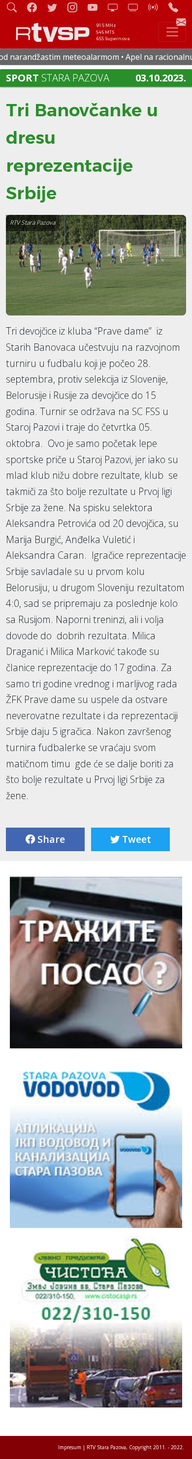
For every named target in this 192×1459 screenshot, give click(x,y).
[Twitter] (56, 7)
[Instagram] (76, 7)
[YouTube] (96, 7)
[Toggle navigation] (172, 32)
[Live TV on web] (137, 7)
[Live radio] (157, 7)
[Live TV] (117, 7)
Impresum (69, 1447)
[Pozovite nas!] (177, 7)
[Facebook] (36, 7)
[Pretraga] (16, 7)
